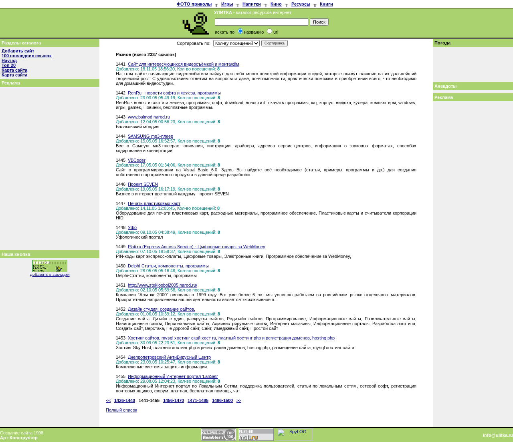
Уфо (132, 227)
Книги (326, 4)
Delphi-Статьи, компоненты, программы (168, 265)
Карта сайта (14, 70)
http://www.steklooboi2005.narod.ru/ (162, 285)
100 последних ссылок (27, 55)
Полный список (121, 410)
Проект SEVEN (143, 184)
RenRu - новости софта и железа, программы (174, 92)
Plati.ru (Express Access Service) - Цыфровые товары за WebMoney (196, 246)
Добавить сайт (18, 50)
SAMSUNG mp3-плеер (150, 136)
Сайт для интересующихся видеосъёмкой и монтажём (183, 64)
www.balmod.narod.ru (149, 117)
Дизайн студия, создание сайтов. (161, 309)
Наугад (9, 60)
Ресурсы (300, 4)
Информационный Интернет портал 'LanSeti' (173, 376)
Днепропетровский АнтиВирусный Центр (169, 357)
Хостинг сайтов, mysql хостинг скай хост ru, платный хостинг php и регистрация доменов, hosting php (231, 338)
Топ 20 (9, 65)
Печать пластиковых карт (154, 203)
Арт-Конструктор (19, 437)
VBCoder (136, 160)
